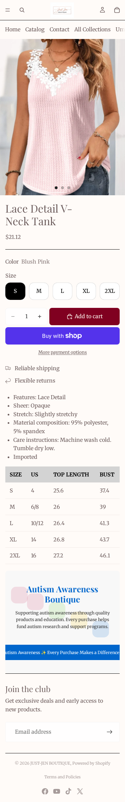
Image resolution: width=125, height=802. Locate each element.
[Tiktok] (68, 791)
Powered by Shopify (91, 763)
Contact (59, 29)
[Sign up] (110, 732)
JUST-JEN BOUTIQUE (50, 763)
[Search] (22, 10)
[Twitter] (80, 791)
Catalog (35, 29)
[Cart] (117, 10)
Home (12, 29)
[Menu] (7, 10)
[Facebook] (45, 791)
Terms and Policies (62, 776)
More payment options (62, 352)
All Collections (92, 29)
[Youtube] (57, 791)
